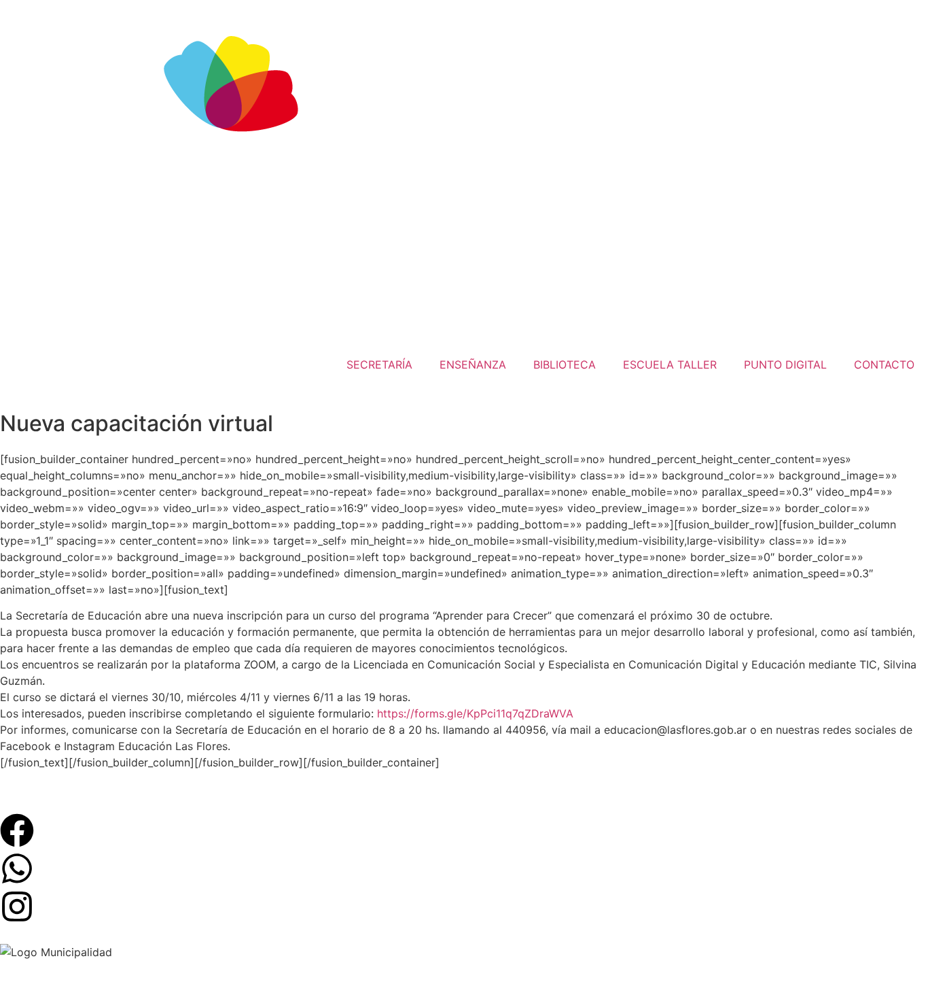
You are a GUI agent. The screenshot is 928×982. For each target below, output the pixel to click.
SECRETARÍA (379, 364)
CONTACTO (884, 364)
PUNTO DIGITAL (785, 364)
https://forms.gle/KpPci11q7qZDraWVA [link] (475, 713)
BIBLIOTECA (564, 364)
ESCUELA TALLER (670, 364)
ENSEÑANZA (473, 364)
